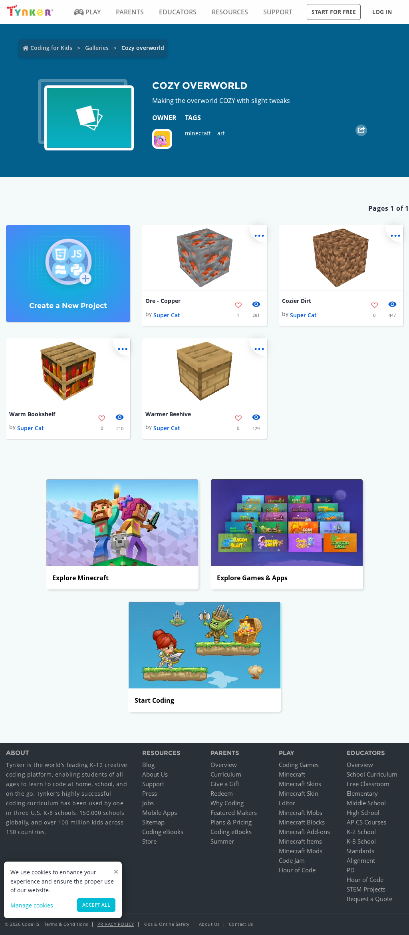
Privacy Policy (115, 924)
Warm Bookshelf (32, 414)
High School (363, 812)
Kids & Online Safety (166, 924)
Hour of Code (297, 870)
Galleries (97, 47)
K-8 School (361, 841)
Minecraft (292, 774)
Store (149, 841)
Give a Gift (224, 784)
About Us (155, 774)
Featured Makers (233, 812)
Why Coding (227, 803)
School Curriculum (372, 774)
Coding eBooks (162, 832)
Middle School (366, 803)
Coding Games (299, 765)
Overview (223, 765)
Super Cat (166, 315)
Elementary (362, 793)
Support (153, 784)
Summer (222, 841)
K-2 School (361, 832)
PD (351, 870)
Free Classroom (368, 784)
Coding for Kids (51, 47)
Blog (148, 765)
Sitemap (153, 822)
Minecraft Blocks (302, 822)
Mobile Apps (159, 812)
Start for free (334, 12)
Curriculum (225, 774)
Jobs (148, 803)
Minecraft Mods (300, 851)
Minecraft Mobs (300, 812)
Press (149, 793)
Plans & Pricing (231, 822)
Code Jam (292, 860)
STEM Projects (366, 889)
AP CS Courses (366, 822)
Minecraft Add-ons (304, 832)
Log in (382, 12)
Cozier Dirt (296, 300)
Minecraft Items (300, 841)
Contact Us (241, 924)
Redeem (221, 793)
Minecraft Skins (300, 784)
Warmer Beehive (168, 414)
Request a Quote (369, 899)
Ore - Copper (163, 300)
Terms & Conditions (66, 924)
